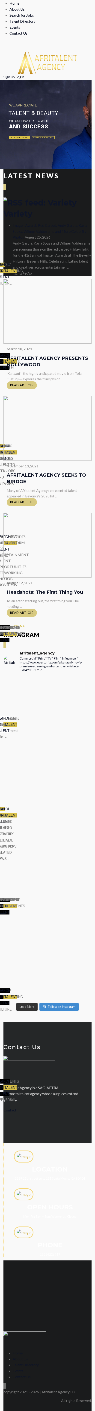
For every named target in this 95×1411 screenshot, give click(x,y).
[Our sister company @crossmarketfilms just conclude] (47, 922)
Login (19, 77)
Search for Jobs (21, 15)
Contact (9, 1110)
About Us (17, 9)
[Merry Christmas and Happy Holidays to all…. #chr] (47, 719)
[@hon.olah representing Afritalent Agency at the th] (47, 972)
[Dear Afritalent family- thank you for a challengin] (47, 878)
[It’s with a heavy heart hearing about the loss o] (47, 824)
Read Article (21, 385)
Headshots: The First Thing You (45, 592)
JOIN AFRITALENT (19, 137)
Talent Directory (22, 21)
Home (14, 3)
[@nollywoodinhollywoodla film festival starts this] (47, 693)
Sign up (9, 77)
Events (14, 27)
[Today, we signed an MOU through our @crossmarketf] (47, 748)
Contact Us (18, 33)
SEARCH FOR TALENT (43, 137)
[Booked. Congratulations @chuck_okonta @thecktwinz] (47, 781)
